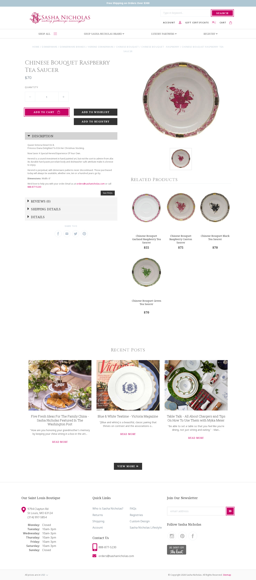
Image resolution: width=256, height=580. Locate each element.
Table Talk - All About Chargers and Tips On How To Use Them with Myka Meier (196, 418)
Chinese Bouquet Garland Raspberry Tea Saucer (146, 239)
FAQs (133, 508)
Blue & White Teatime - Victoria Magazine (128, 416)
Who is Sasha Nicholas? (107, 508)
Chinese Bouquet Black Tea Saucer (215, 237)
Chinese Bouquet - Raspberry (160, 46)
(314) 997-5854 (37, 517)
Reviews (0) (40, 201)
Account (97, 527)
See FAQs (108, 192)
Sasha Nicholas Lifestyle (146, 527)
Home (36, 46)
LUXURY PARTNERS (163, 33)
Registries (136, 515)
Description (42, 136)
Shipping (98, 521)
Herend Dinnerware (101, 46)
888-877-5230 (34, 186)
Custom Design (140, 521)
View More (126, 466)
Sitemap (227, 574)
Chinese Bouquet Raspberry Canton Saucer (180, 239)
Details (37, 217)
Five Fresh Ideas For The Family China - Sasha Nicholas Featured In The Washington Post (60, 420)
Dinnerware (49, 46)
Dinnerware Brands (73, 46)
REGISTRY (210, 33)
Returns (97, 515)
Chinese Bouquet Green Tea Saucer (146, 302)
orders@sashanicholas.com (90, 183)
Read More (60, 441)
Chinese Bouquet (127, 46)
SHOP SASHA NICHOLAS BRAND (103, 33)
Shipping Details (45, 209)
